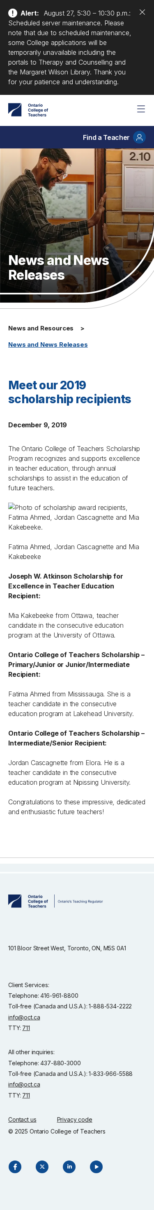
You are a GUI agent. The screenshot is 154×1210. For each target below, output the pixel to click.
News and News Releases (48, 344)
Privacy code (74, 1119)
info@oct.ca (24, 1017)
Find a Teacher (106, 137)
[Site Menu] (141, 109)
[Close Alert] (142, 12)
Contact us (22, 1119)
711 (26, 1027)
